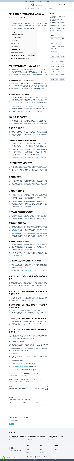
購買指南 (52, 79)
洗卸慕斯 (56, 61)
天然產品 (52, 59)
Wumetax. (59, 459)
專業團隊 (27, 452)
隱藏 (15, 32)
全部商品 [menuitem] (33, 8)
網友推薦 (58, 71)
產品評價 (62, 66)
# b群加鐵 (32, 381)
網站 (37, 402)
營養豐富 (62, 64)
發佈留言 (11, 423)
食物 (44, 71)
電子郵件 (25, 402)
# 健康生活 (11, 379)
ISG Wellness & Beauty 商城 (18, 363)
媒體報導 (56, 449)
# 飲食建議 (23, 379)
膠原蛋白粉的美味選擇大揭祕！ (56, 22)
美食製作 (62, 74)
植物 (38, 132)
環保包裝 (52, 66)
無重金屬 (15, 230)
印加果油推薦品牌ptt (54, 48)
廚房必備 (62, 59)
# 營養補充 (17, 379)
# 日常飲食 (29, 379)
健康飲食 (62, 41)
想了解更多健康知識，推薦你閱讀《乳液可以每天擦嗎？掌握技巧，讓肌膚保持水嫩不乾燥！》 (28, 157)
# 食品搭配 (35, 379)
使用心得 (52, 38)
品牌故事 (27, 449)
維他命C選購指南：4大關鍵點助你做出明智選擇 (35, 270)
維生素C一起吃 (22, 17)
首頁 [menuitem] (23, 8)
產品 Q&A (42, 452)
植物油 (52, 61)
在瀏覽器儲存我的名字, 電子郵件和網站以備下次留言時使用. (20, 417)
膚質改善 (57, 76)
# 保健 (16, 381)
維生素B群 (53, 71)
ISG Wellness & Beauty (20, 459)
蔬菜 (28, 101)
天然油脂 (62, 56)
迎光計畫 (41, 448)
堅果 (42, 86)
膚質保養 (52, 76)
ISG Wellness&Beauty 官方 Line (15, 371)
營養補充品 (32, 106)
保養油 (62, 38)
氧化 (23, 235)
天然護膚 (57, 59)
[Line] (3, 458)
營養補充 (57, 64)
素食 (17, 88)
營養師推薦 (56, 448)
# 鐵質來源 (27, 381)
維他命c (31, 143)
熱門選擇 (52, 64)
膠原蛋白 (62, 76)
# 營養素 (40, 379)
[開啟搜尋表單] (64, 4)
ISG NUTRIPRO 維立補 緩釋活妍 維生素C (20, 366)
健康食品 (57, 41)
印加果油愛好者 (53, 46)
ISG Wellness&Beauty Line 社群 (15, 375)
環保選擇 (57, 66)
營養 (10, 76)
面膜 (57, 79)
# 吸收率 (21, 381)
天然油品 (57, 56)
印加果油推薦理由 (54, 51)
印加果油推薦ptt (61, 46)
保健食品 (57, 38)
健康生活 (52, 41)
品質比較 (60, 53)
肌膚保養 (41, 451)
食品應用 (52, 82)
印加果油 (56, 43)
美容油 (63, 71)
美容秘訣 (52, 74)
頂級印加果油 (62, 79)
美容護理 (57, 74)
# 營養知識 (11, 381)
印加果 (52, 43)
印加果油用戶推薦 (54, 53)
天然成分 (52, 56)
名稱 (11, 402)
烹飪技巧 (62, 61)
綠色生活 (57, 69)
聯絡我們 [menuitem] (50, 8)
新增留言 (12, 406)
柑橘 (33, 145)
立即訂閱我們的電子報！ (14, 420)
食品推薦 (57, 82)
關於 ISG (27, 448)
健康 (35, 69)
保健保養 (41, 449)
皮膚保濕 (52, 69)
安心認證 (27, 451)
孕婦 (16, 297)
